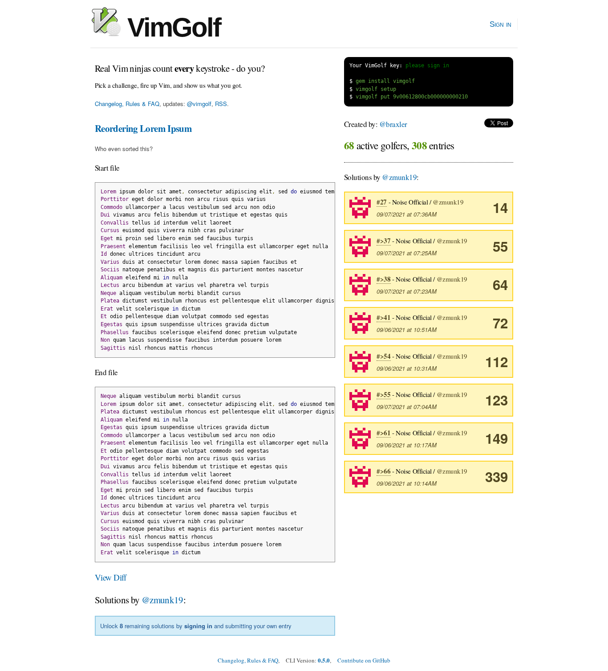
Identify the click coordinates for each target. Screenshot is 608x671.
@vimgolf (199, 103)
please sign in (427, 65)
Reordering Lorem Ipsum (143, 128)
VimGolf (170, 27)
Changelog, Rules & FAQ (127, 103)
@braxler (393, 124)
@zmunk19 (162, 599)
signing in (198, 626)
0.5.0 (324, 660)
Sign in (500, 24)
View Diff (110, 577)
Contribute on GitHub (363, 660)
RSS (221, 103)
